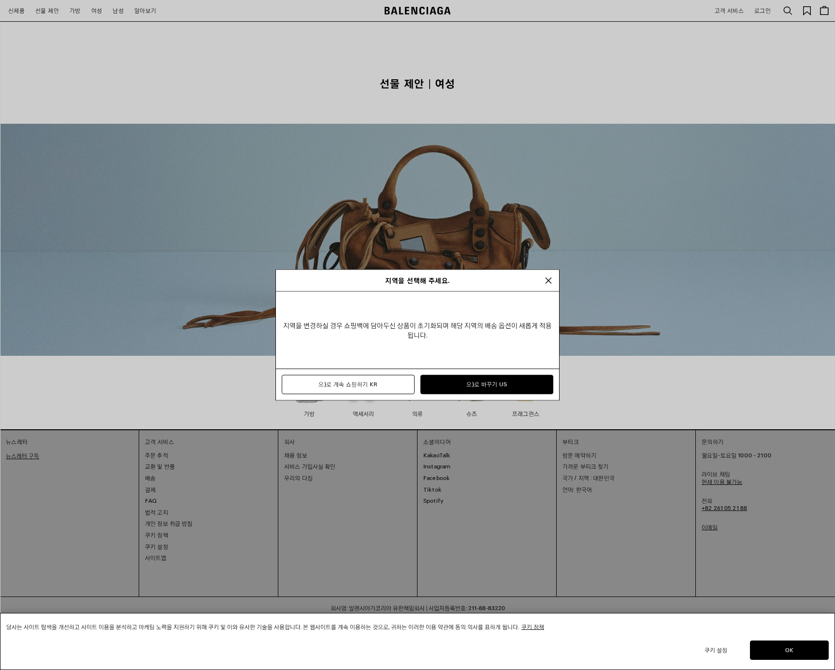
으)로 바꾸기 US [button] (486, 384)
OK (789, 650)
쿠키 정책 (532, 626)
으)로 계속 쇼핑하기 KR (347, 384)
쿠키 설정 (716, 650)
